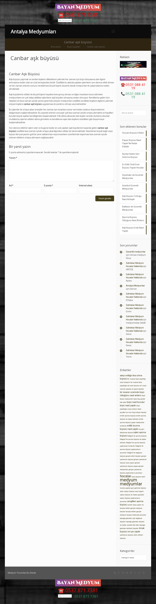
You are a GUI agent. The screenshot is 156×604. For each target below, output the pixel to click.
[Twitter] (127, 572)
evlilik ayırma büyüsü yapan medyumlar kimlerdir (132, 422)
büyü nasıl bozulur (136, 402)
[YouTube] (135, 572)
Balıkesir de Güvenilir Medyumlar (132, 208)
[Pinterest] (143, 572)
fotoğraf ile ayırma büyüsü (137, 436)
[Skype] (114, 572)
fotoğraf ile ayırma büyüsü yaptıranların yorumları (131, 449)
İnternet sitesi (85, 185)
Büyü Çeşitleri (73, 47)
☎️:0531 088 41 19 (133, 86)
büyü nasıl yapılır (128, 405)
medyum (128, 479)
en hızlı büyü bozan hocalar (136, 412)
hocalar (125, 476)
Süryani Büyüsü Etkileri (133, 133)
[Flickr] (139, 572)
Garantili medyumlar (135, 251)
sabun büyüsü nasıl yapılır (134, 491)
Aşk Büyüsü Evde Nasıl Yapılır (133, 229)
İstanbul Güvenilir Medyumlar (130, 187)
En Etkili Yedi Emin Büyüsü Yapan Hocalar (133, 166)
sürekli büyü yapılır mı (135, 505)
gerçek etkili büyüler (133, 456)
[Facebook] (119, 572)
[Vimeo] (131, 572)
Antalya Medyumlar (135, 285)
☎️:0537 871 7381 (78, 14)
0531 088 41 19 (135, 95)
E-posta (48, 185)
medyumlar (131, 483)
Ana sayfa (56, 47)
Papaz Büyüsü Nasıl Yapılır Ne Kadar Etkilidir (131, 143)
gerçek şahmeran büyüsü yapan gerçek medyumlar (132, 466)
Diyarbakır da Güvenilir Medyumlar (132, 176)
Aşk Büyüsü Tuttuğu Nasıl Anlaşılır (132, 198)
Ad (11, 185)
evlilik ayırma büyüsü (128, 416)
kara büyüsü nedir (138, 477)
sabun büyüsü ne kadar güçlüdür (132, 495)
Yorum (13, 158)
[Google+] (123, 572)
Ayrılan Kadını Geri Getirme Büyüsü (130, 155)
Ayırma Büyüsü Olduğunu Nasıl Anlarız (133, 219)
